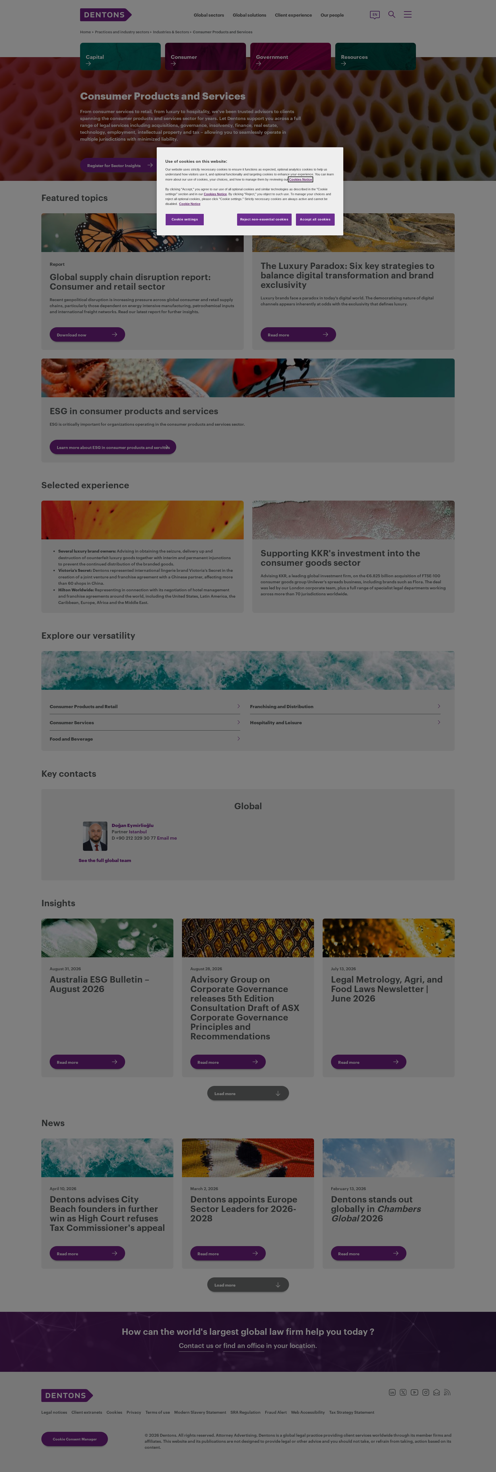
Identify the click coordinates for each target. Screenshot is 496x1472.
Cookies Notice (300, 179)
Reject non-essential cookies (264, 219)
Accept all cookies (315, 219)
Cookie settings (185, 219)
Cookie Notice (189, 204)
